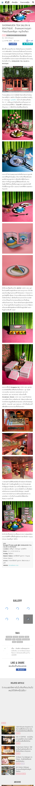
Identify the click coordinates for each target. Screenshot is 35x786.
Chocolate (9, 637)
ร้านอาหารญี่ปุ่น (24, 2)
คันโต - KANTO (16, 35)
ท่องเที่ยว (4, 35)
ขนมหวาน (19, 639)
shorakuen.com (13, 565)
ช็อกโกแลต (19, 642)
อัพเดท (23, 763)
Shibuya (21, 637)
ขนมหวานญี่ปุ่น (26, 639)
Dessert (15, 637)
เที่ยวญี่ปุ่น (15, 2)
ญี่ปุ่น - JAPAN (9, 35)
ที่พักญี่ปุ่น (18, 773)
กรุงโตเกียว (13, 100)
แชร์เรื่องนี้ (21, 670)
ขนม (14, 639)
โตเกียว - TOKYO (23, 35)
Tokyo (26, 637)
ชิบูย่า (14, 642)
